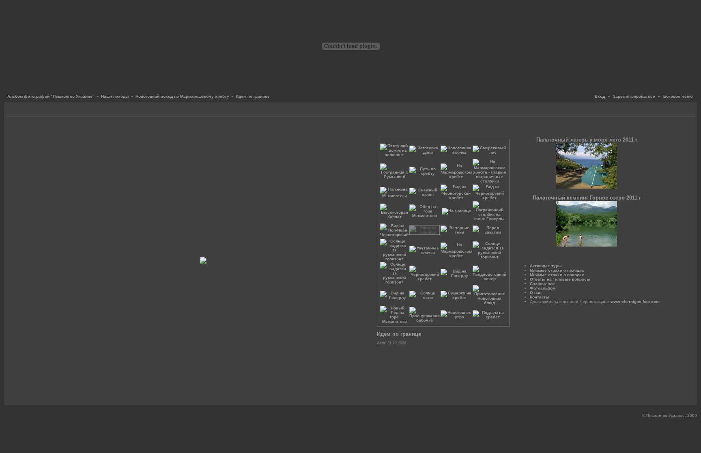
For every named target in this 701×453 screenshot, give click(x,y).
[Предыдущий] (55, 130)
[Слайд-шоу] (22, 110)
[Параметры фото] (207, 130)
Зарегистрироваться (634, 96)
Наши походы (115, 96)
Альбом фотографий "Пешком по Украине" (51, 96)
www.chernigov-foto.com (635, 301)
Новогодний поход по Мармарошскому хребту (182, 96)
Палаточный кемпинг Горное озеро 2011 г (587, 198)
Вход (600, 96)
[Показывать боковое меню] (13, 110)
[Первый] (48, 130)
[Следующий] (360, 130)
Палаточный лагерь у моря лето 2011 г (586, 140)
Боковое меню (678, 96)
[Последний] (366, 130)
